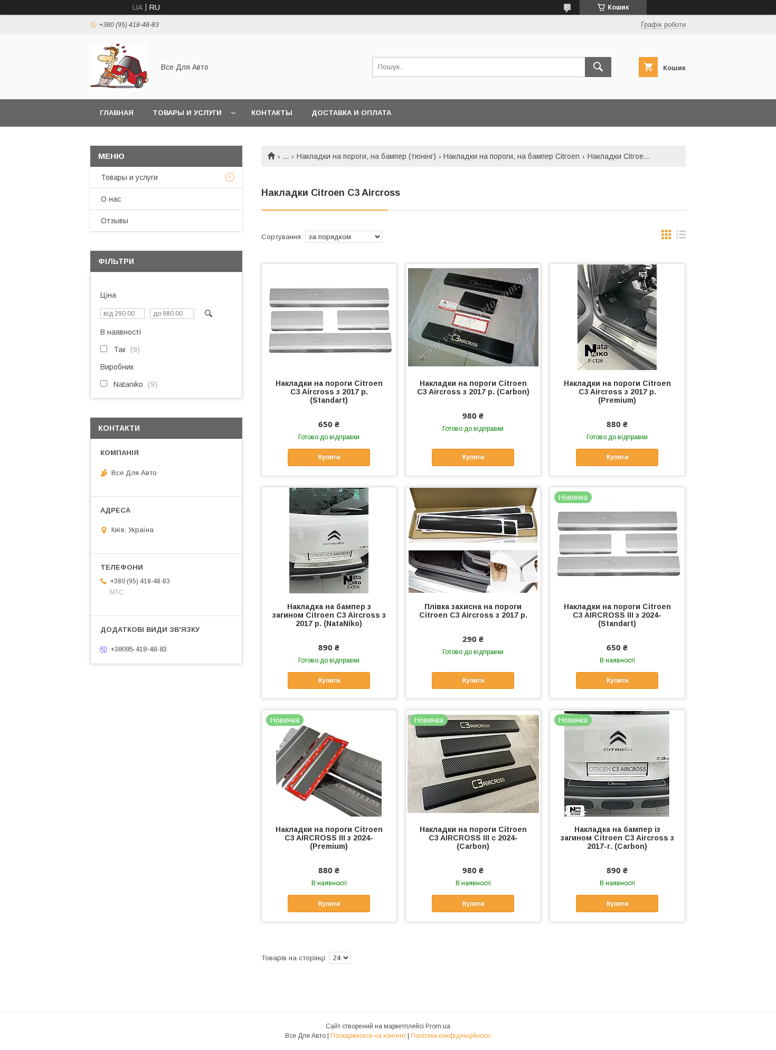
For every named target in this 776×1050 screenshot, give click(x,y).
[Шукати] (598, 67)
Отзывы (114, 220)
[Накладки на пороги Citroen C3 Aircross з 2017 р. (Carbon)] (473, 317)
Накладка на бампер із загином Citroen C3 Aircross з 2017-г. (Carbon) (617, 837)
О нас (111, 199)
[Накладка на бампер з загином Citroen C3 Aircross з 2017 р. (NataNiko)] (329, 540)
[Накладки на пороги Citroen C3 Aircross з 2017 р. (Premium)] (617, 317)
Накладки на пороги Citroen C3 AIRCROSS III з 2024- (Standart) (617, 615)
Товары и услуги (187, 113)
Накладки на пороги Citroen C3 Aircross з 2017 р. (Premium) (617, 391)
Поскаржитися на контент (368, 1035)
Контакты (271, 113)
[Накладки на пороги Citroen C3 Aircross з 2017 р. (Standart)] (329, 317)
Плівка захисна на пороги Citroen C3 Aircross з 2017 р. (473, 610)
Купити (329, 457)
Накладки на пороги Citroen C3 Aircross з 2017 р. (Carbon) (473, 387)
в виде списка (681, 237)
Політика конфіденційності (451, 1035)
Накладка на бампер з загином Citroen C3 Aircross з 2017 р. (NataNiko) (329, 615)
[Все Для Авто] (119, 85)
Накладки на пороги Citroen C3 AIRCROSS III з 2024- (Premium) (329, 837)
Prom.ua (437, 1026)
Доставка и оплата (351, 113)
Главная (117, 113)
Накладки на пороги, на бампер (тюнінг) (366, 156)
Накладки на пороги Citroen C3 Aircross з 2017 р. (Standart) (329, 391)
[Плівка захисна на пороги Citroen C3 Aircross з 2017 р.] (473, 540)
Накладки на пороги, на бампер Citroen (511, 156)
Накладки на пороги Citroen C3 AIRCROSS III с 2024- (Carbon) (473, 837)
